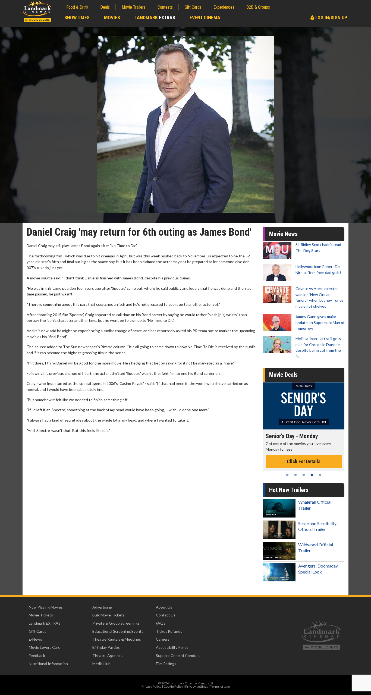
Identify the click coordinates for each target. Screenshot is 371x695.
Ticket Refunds (169, 631)
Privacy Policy (151, 686)
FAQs (160, 623)
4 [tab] (312, 475)
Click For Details (303, 455)
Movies (112, 17)
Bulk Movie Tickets (108, 615)
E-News (35, 639)
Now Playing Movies (46, 607)
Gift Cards (193, 7)
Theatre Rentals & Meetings (116, 639)
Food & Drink (77, 7)
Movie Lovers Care (44, 647)
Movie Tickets (41, 615)
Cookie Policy (173, 686)
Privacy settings (196, 686)
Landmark (154, 17)
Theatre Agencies (107, 655)
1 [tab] (287, 475)
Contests (165, 7)
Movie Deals (283, 374)
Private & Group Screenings (116, 623)
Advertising (102, 607)
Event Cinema (205, 17)
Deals (105, 7)
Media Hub (101, 663)
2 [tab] (295, 475)
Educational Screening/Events (117, 631)
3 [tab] (303, 475)
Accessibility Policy (172, 647)
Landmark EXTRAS (45, 623)
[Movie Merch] (303, 405)
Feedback (37, 655)
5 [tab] (320, 475)
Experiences (223, 7)
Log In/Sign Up (330, 17)
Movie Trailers (134, 7)
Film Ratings (166, 663)
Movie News (283, 233)
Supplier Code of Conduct (178, 655)
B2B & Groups (258, 7)
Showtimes (77, 17)
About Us (164, 607)
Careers (162, 639)
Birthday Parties (106, 647)
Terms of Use (220, 686)
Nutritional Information (48, 663)
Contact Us (165, 615)
